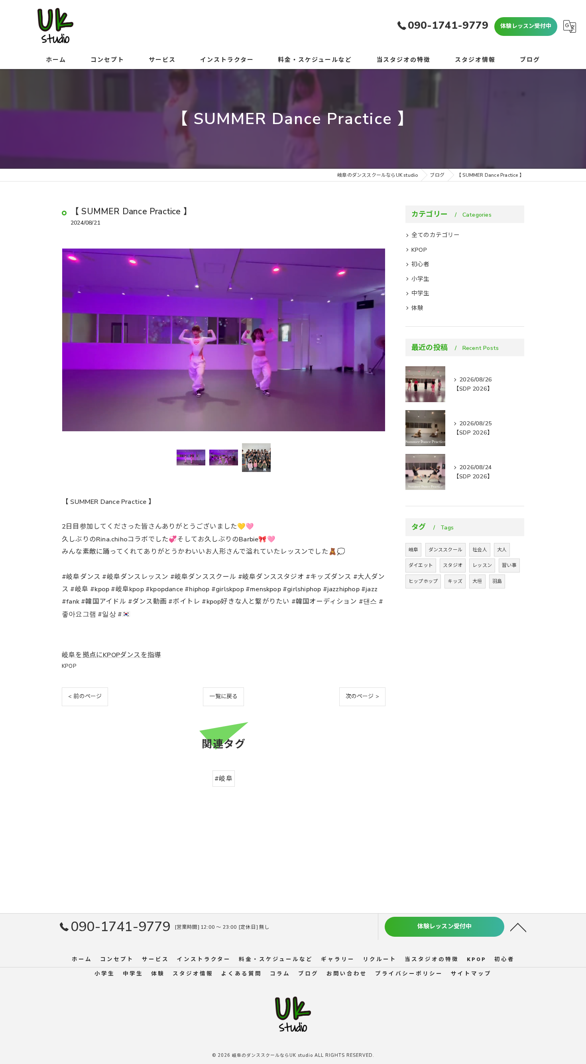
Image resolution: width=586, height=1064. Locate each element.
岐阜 (413, 550)
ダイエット (421, 565)
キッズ (455, 581)
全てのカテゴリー (435, 235)
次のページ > (362, 696)
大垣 (477, 581)
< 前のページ (85, 696)
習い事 (509, 565)
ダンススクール (445, 550)
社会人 (479, 550)
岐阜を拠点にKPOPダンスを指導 (111, 654)
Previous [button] (70, 340)
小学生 (420, 279)
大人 (502, 550)
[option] (223, 340)
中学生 (420, 293)
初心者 (420, 264)
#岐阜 (223, 778)
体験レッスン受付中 (525, 26)
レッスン (482, 565)
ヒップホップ (423, 581)
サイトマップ (471, 973)
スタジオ (452, 565)
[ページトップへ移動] (518, 927)
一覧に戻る (223, 696)
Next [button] (377, 340)
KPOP (69, 666)
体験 (417, 308)
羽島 (497, 581)
